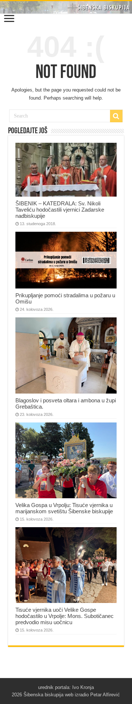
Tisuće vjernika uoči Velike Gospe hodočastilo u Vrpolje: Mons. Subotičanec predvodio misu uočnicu (64, 616)
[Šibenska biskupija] (66, 7)
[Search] (116, 116)
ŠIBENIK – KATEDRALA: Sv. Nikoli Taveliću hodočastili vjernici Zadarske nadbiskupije (59, 209)
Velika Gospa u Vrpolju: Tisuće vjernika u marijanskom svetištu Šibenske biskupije (64, 508)
